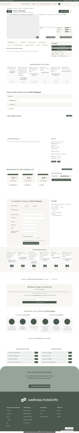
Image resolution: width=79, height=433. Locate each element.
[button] (23, 26)
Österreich (55, 148)
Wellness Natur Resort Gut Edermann (55, 74)
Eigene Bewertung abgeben (67, 169)
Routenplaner (69, 115)
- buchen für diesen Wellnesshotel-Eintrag (67, 328)
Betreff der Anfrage (15, 214)
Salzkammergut (58, 153)
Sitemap (8, 425)
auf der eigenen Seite (56, 328)
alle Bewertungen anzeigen (66, 37)
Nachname (13, 224)
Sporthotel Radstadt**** (66, 71)
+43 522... (57, 53)
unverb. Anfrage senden (62, 49)
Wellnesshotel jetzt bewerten (62, 179)
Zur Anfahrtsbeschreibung (57, 212)
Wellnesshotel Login (67, 0)
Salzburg (58, 147)
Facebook (59, 410)
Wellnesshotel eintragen (27, 419)
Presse (8, 416)
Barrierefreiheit (70, 428)
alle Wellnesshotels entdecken (40, 386)
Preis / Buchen (64, 11)
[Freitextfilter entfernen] (75, 4)
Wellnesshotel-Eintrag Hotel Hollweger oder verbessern (45, 328)
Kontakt (58, 161)
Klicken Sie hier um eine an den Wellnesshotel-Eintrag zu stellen (40, 295)
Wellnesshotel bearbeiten (28, 416)
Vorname (13, 221)
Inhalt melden (54, 279)
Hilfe (71, 0)
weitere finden (23, 328)
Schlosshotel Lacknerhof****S (34, 262)
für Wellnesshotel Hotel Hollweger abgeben (12, 328)
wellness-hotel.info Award (46, 3)
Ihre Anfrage (13, 217)
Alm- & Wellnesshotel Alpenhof (34, 74)
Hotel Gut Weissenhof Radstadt (67, 259)
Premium (76, 251)
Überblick (10, 96)
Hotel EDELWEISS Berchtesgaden (23, 78)
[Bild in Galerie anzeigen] (48, 20)
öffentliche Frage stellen (39, 302)
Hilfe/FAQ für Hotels (27, 410)
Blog (38, 3)
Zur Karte (54, 210)
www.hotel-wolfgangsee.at (62, 55)
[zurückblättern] (9, 26)
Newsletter (59, 416)
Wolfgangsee (64, 153)
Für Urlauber (9, 413)
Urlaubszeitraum (14, 205)
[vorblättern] (36, 26)
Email (12, 228)
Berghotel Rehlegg (45, 72)
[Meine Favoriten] (59, 4)
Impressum (42, 410)
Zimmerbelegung (14, 209)
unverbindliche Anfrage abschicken (31, 243)
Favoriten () (68, 431)
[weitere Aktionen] (71, 11)
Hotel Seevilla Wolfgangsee (12, 72)
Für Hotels (8, 410)
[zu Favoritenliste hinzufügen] (8, 15)
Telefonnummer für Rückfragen (15, 232)
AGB (41, 413)
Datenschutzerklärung (28, 240)
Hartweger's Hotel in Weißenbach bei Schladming (12, 261)
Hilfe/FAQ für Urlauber (27, 413)
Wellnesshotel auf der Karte (57, 51)
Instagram (59, 413)
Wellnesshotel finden (25, 3)
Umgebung (12, 104)
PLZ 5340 (58, 143)
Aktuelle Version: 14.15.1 (50, 432)
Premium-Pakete (26, 422)
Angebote (34, 3)
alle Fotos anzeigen (51, 37)
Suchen (77, 4)
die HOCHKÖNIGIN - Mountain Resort (23, 258)
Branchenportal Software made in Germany (31, 432)
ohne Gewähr (46, 279)
